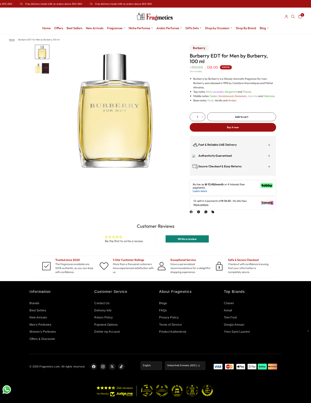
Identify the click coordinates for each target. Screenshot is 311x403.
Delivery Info (103, 310)
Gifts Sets (192, 28)
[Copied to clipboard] (213, 212)
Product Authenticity (172, 331)
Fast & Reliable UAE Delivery (217, 144)
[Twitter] (112, 366)
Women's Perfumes (43, 331)
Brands (34, 303)
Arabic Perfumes (167, 28)
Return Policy (103, 317)
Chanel (229, 303)
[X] (199, 212)
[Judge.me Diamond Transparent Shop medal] (147, 390)
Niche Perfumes (139, 28)
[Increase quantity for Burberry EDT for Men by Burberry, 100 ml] (202, 117)
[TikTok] (121, 366)
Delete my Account (107, 331)
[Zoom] (171, 52)
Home (46, 28)
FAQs (163, 310)
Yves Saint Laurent (237, 331)
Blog (263, 28)
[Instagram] (103, 366)
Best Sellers (74, 28)
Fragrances (114, 28)
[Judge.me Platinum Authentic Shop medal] (162, 390)
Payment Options (106, 324)
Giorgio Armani (234, 324)
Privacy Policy (169, 317)
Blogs (163, 303)
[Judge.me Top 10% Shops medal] (207, 390)
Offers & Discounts (42, 338)
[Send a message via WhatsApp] (7, 390)
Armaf (228, 310)
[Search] (292, 16)
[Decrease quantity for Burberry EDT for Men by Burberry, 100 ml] (192, 117)
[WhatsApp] (206, 212)
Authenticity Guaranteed (215, 155)
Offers (58, 28)
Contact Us (101, 303)
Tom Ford (230, 317)
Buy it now (233, 127)
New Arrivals (94, 28)
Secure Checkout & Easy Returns (220, 166)
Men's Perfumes (40, 324)
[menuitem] (46, 28)
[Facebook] (192, 212)
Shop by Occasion (217, 28)
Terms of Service (170, 324)
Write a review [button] (187, 239)
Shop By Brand (246, 28)
